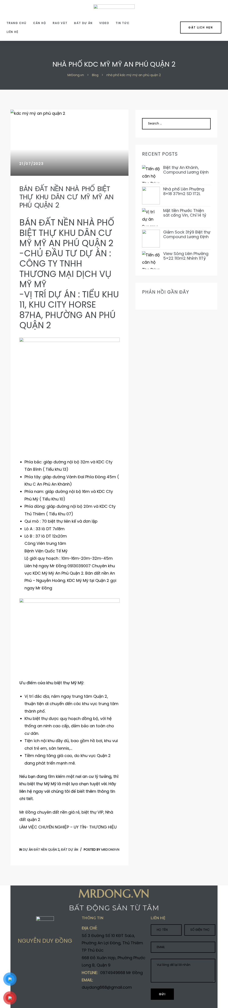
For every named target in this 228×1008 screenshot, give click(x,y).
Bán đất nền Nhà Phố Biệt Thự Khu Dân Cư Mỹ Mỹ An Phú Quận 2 (66, 197)
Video (104, 23)
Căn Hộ (39, 23)
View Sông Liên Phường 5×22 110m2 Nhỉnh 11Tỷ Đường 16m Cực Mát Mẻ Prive (186, 256)
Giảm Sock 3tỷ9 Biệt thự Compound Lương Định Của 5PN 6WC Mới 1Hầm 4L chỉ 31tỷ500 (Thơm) (186, 234)
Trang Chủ (16, 23)
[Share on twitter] (23, 957)
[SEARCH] (202, 123)
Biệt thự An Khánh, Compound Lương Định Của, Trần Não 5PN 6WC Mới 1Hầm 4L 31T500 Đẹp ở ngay (187, 170)
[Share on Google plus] (32, 957)
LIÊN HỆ (12, 32)
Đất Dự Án (83, 23)
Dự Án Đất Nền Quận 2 (41, 849)
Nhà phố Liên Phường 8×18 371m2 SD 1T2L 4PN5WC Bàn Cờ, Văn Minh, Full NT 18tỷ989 (184, 191)
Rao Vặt (60, 23)
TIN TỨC (123, 23)
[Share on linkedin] (40, 957)
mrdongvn (110, 849)
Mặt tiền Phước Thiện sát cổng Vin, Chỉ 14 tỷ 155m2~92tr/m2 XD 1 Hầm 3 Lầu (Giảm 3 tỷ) (185, 213)
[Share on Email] (49, 957)
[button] (200, 27)
